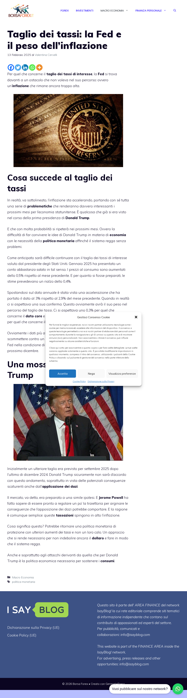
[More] (39, 67)
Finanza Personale (149, 10)
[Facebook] (11, 67)
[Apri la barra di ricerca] (175, 10)
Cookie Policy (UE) (21, 635)
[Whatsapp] (32, 67)
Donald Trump (61, 474)
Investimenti (84, 10)
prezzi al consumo (84, 269)
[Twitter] (18, 67)
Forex (65, 10)
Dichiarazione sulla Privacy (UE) (33, 627)
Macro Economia (112, 10)
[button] (136, 317)
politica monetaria (23, 582)
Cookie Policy (79, 381)
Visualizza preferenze (122, 373)
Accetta (63, 373)
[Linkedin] (25, 67)
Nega (91, 373)
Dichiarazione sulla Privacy (101, 381)
